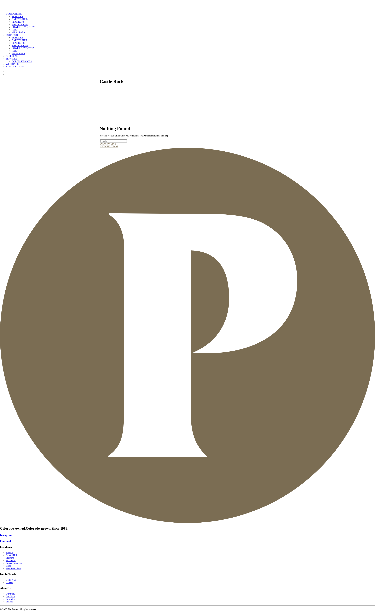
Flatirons (18, 22)
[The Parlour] (187, 5)
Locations (12, 35)
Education (10, 599)
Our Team (12, 56)
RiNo (15, 29)
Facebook (6, 540)
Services (11, 58)
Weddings (12, 64)
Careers (9, 582)
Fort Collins (20, 24)
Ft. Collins (11, 560)
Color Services (22, 61)
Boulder (17, 16)
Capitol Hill (20, 19)
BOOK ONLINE (108, 143)
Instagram (6, 534)
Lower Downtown (23, 27)
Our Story (10, 593)
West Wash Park (13, 568)
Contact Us (11, 580)
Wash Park (18, 32)
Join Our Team (15, 66)
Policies (9, 601)
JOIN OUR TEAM (109, 146)
